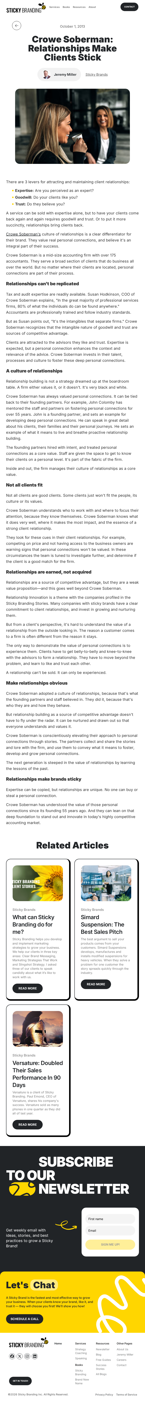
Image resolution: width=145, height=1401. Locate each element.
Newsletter (103, 1349)
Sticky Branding (80, 1372)
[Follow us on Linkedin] (35, 1356)
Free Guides (103, 1359)
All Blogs (101, 1374)
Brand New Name (82, 1381)
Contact (121, 1365)
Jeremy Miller (125, 1354)
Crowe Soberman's (23, 234)
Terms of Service (126, 1394)
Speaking (81, 1358)
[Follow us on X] (20, 1356)
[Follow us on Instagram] (27, 1356)
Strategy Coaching (81, 1351)
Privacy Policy (104, 1394)
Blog (98, 1354)
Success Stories (101, 1366)
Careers (121, 1359)
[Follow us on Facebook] (12, 1356)
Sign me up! (110, 1244)
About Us (122, 1349)
